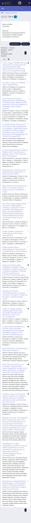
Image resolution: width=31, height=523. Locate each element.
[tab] (4, 59)
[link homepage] (6, 3)
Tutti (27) (25, 44)
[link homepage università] (20, 3)
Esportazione (14, 44)
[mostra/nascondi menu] (29, 3)
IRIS (2, 13)
